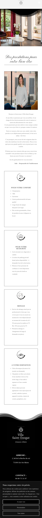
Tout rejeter (21, 513)
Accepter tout (21, 502)
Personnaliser (21, 507)
